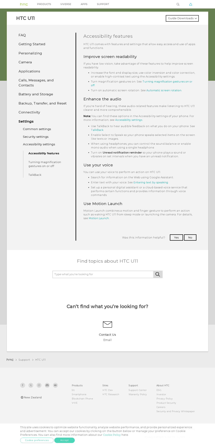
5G (73, 390)
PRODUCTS (44, 4)
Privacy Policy (164, 398)
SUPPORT (103, 4)
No (190, 237)
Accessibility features (43, 153)
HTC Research (110, 394)
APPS (84, 4)
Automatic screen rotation (163, 90)
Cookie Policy (112, 434)
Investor (161, 394)
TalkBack (34, 174)
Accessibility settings (128, 119)
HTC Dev (107, 390)
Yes (176, 237)
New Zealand (33, 397)
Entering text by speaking (150, 182)
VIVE (75, 402)
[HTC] (24, 4)
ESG (158, 390)
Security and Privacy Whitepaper (175, 411)
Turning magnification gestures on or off (44, 164)
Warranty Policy (138, 394)
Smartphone (79, 394)
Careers (160, 407)
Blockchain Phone (82, 398)
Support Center (138, 390)
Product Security (166, 402)
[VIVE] (190, 4)
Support (24, 359)
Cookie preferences (37, 440)
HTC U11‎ (40, 359)
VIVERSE (65, 4)
